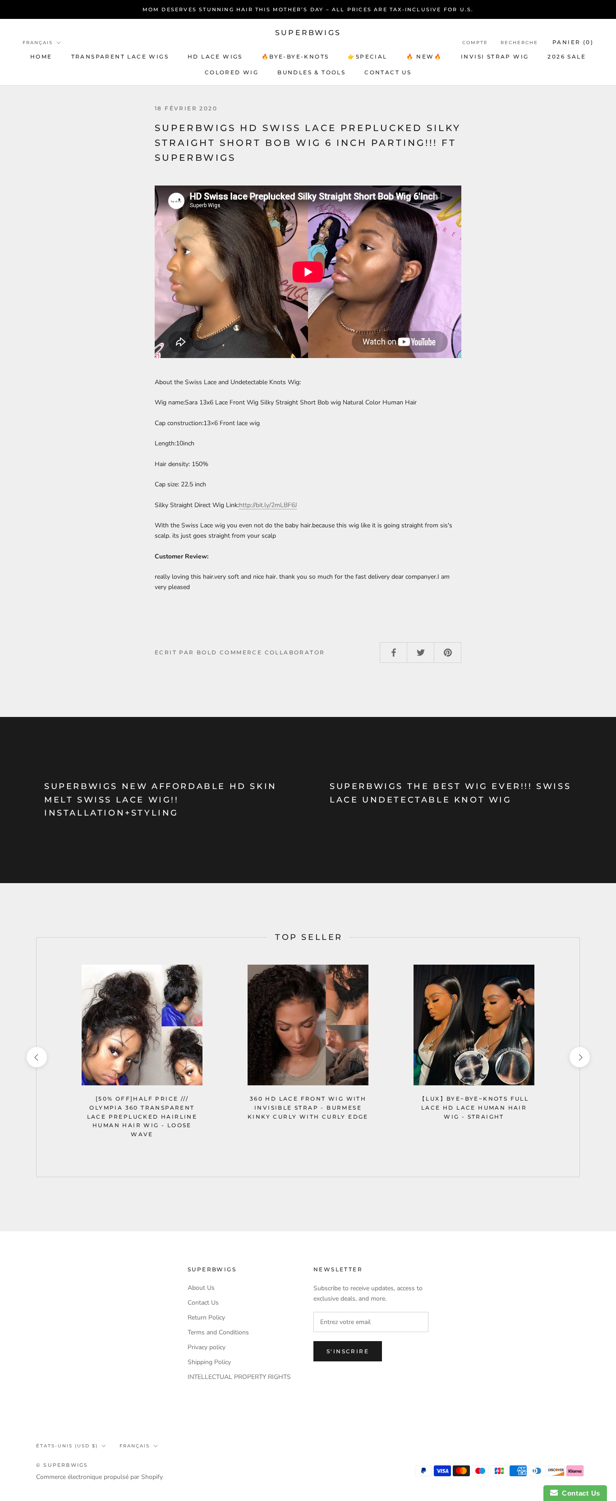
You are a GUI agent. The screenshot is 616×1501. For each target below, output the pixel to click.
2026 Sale (566, 56)
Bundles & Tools (311, 72)
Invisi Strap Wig (495, 56)
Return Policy (206, 1317)
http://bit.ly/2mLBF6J (268, 505)
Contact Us (203, 1302)
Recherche (519, 42)
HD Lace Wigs (215, 56)
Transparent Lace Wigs (120, 56)
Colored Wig (231, 72)
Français (38, 42)
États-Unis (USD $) (67, 1446)
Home (41, 56)
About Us (201, 1287)
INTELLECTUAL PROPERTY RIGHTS (239, 1377)
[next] (579, 1057)
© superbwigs (62, 1465)
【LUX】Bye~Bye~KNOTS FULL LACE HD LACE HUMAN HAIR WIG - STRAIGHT (474, 1107)
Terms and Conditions (218, 1332)
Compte (475, 42)
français (135, 1446)
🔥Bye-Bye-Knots (295, 56)
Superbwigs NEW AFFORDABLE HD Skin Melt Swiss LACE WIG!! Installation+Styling (160, 799)
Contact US (387, 72)
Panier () (572, 42)
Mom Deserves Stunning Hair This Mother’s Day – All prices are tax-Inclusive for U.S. (308, 9)
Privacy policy (206, 1347)
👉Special (367, 56)
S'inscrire (347, 1351)
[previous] (36, 1057)
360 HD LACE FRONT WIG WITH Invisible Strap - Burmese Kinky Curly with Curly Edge (308, 1107)
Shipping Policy (209, 1362)
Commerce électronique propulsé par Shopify (99, 1477)
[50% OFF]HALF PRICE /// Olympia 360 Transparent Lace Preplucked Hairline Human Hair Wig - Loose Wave (142, 1116)
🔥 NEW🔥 (424, 56)
